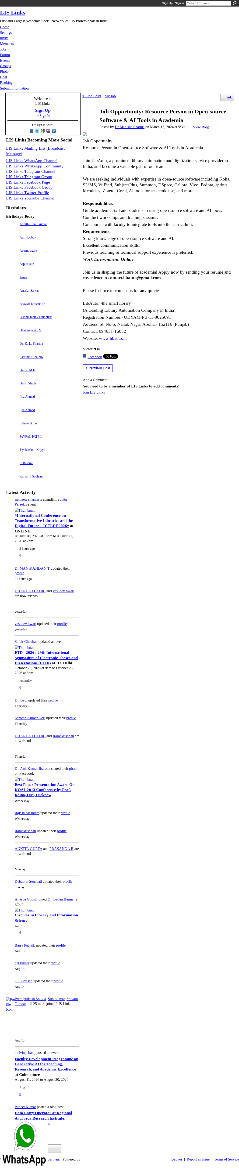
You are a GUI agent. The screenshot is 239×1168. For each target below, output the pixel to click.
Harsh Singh (28, 383)
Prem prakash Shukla (30, 999)
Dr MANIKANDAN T (32, 568)
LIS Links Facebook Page (28, 182)
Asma (23, 277)
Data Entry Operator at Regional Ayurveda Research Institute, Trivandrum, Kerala (43, 1118)
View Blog (201, 127)
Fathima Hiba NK (31, 357)
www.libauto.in (113, 338)
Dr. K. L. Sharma (31, 343)
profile (19, 573)
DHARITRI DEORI (30, 591)
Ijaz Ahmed (27, 396)
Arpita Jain (27, 264)
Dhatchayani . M (31, 330)
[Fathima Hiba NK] (11, 363)
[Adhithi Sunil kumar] (11, 231)
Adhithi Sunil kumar (33, 224)
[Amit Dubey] (11, 244)
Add (229, 97)
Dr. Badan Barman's (62, 899)
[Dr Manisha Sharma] (89, 121)
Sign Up (167, 3)
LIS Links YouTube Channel (30, 198)
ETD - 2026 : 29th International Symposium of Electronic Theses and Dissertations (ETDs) (46, 657)
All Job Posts (91, 96)
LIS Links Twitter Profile (27, 192)
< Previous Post (97, 368)
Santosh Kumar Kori (30, 718)
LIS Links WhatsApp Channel (31, 160)
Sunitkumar (56, 999)
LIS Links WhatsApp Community (34, 166)
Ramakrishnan (63, 736)
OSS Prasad (23, 981)
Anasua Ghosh (26, 899)
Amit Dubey (28, 237)
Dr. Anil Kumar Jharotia (32, 768)
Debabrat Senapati (28, 881)
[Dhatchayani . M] (11, 337)
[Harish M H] (11, 377)
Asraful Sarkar (29, 290)
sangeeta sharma (27, 499)
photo (73, 768)
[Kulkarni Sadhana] (11, 483)
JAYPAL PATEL (31, 436)
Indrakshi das (28, 423)
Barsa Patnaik (25, 945)
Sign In (179, 3)
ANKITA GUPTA (28, 849)
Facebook (95, 357)
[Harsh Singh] (11, 390)
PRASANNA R (61, 849)
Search (234, 3)
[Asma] (11, 284)
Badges (176, 1159)
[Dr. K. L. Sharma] (11, 350)
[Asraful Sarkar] (11, 297)
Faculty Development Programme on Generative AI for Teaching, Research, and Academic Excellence (46, 1064)
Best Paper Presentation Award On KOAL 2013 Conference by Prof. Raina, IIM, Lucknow (44, 789)
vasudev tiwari (63, 591)
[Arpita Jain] (11, 270)
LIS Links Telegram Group (29, 176)
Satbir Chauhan (26, 642)
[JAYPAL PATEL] (11, 443)
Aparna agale (28, 250)
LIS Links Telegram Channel (30, 171)
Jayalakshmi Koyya (32, 450)
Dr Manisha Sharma (129, 127)
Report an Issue (198, 1159)
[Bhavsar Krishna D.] (11, 310)
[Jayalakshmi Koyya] (11, 456)
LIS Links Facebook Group (29, 187)
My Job (110, 96)
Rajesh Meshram (27, 813)
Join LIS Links (94, 392)
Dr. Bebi (21, 700)
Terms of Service (226, 1159)
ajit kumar (22, 963)
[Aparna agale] (11, 257)
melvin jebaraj (25, 1053)
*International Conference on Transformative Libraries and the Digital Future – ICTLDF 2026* (44, 520)
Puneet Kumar (25, 1107)
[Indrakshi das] (11, 430)
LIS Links (12, 12)
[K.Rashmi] (11, 470)
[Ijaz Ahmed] (11, 403)
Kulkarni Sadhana (31, 476)
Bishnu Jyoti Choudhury (36, 317)
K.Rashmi (26, 463)
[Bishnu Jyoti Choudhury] (11, 323)
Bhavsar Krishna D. (33, 304)
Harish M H (27, 370)
